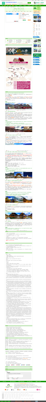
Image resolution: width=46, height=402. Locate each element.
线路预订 (30, 11)
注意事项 (21, 11)
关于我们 (33, 0)
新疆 (36, 32)
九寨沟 (10, 5)
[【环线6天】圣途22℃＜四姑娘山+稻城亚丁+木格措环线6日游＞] (10, 380)
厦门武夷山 (37, 35)
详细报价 (9, 11)
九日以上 (39, 26)
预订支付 (40, 5)
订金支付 (2, 401)
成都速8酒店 (39, 52)
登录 (12, 0)
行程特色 (7, 11)
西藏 (33, 33)
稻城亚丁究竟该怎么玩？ (36, 75)
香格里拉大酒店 (35, 47)
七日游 (34, 26)
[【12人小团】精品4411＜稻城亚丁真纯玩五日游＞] (27, 370)
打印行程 (27, 11)
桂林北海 (39, 34)
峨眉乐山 (37, 28)
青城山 (39, 28)
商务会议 (33, 5)
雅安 (21, 222)
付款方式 (35, 0)
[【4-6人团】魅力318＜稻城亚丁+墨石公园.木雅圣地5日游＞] (19, 380)
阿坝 (15, 94)
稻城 (7, 5)
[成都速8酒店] (39, 51)
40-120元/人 (10, 42)
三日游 (39, 24)
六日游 (39, 25)
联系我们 (9, 401)
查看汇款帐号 (16, 362)
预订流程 (24, 11)
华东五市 (39, 33)
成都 (9, 94)
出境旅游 (24, 5)
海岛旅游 (29, 5)
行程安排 (12, 11)
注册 (13, 0)
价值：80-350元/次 (11, 40)
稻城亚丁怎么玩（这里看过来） (37, 76)
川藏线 (13, 5)
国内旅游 (20, 5)
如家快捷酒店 (35, 52)
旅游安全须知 (20, 359)
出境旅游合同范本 (28, 359)
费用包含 (15, 11)
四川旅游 (16, 5)
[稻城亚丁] (35, 21)
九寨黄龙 (34, 28)
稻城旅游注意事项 (36, 68)
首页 (2, 5)
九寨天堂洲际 (35, 42)
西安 (33, 34)
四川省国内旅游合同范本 (24, 359)
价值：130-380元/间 (20, 40)
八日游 (36, 26)
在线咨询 (36, 401)
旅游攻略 (36, 5)
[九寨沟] (35, 18)
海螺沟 (39, 22)
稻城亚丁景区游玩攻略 (36, 77)
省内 (33, 27)
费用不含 (18, 11)
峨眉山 (5, 5)
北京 (36, 33)
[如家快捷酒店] (35, 51)
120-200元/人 (19, 42)
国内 (33, 31)
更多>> (40, 38)
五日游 (36, 25)
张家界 (34, 35)
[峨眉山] (39, 18)
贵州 (36, 34)
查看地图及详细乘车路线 (25, 358)
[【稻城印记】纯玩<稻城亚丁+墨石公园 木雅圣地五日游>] (10, 370)
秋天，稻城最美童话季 (36, 69)
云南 (33, 32)
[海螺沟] (39, 21)
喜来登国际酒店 (39, 42)
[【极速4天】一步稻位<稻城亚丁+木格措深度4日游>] (27, 380)
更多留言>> (31, 388)
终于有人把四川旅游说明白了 (37, 61)
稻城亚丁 (35, 22)
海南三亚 (39, 32)
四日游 (34, 25)
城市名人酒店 (39, 47)
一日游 (34, 24)
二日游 (36, 24)
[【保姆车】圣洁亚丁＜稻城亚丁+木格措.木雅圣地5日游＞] (19, 370)
